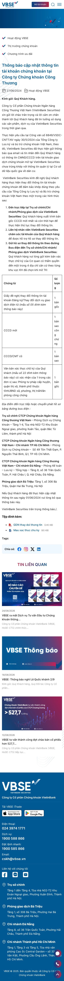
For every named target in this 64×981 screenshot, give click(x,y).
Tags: (5, 538)
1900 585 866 (13, 849)
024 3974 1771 (13, 828)
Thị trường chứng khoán (22, 46)
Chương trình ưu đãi (20, 53)
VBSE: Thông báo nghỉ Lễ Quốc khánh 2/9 (28, 679)
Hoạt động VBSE (18, 38)
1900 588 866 (13, 838)
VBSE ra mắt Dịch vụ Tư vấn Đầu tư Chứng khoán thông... (28, 617)
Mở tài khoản (40, 4)
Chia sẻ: (10, 549)
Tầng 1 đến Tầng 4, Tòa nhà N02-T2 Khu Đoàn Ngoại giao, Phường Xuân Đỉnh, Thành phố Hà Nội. (34, 894)
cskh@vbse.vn (14, 859)
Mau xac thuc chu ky (26, 530)
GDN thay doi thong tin (27, 524)
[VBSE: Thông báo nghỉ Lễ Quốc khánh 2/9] (32, 653)
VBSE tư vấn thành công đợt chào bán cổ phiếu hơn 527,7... (31, 741)
